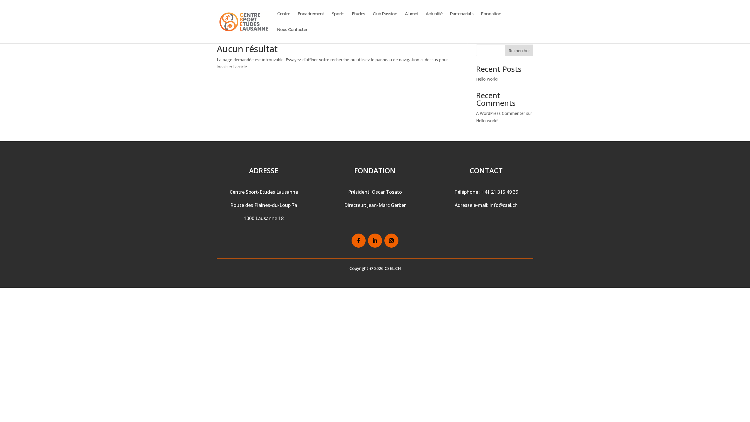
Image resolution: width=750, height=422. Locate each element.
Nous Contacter (292, 30)
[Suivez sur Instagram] (391, 241)
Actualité (434, 14)
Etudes (358, 14)
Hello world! (487, 79)
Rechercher (519, 50)
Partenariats (461, 14)
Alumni (411, 14)
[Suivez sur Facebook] (359, 241)
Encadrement (311, 14)
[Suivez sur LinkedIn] (375, 241)
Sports (338, 14)
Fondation (491, 14)
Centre (283, 14)
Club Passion (385, 14)
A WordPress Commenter (500, 113)
